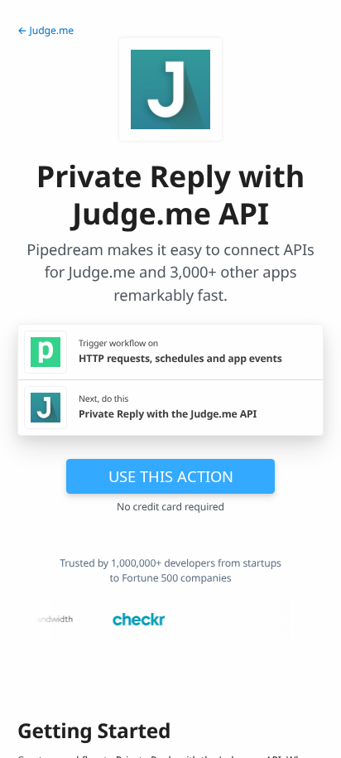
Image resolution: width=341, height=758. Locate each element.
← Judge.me (45, 30)
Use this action (170, 476)
